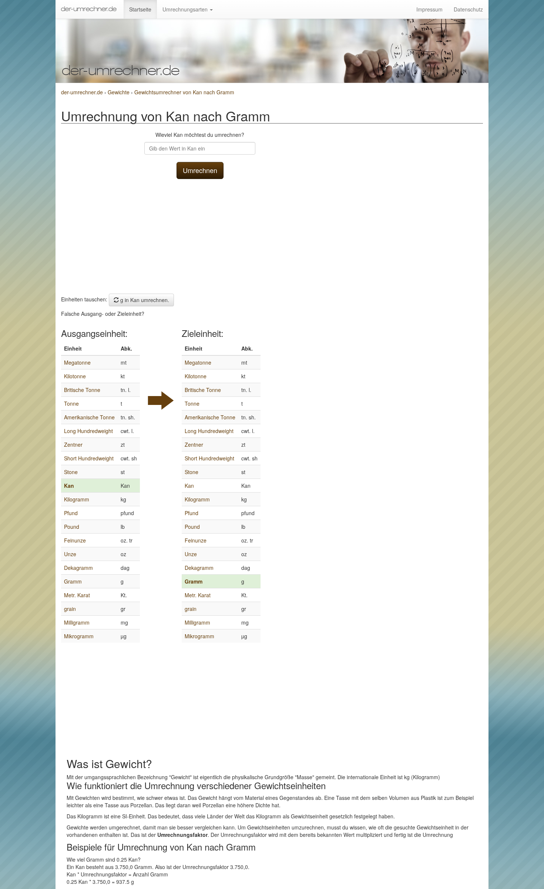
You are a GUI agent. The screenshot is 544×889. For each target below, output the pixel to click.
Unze (70, 554)
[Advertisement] (200, 234)
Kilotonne (75, 376)
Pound (71, 526)
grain (70, 608)
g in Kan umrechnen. (144, 300)
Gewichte (119, 92)
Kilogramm (76, 499)
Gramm (73, 581)
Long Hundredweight (88, 431)
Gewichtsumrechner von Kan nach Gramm (184, 92)
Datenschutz (468, 9)
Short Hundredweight (89, 458)
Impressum (429, 9)
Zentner (73, 444)
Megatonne (77, 362)
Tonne (71, 403)
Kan (69, 485)
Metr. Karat (77, 595)
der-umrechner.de (82, 92)
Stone (71, 472)
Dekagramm (78, 567)
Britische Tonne (82, 389)
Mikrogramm (79, 636)
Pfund (71, 513)
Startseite (140, 9)
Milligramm (77, 622)
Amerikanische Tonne (89, 417)
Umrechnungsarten (185, 9)
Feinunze (75, 540)
